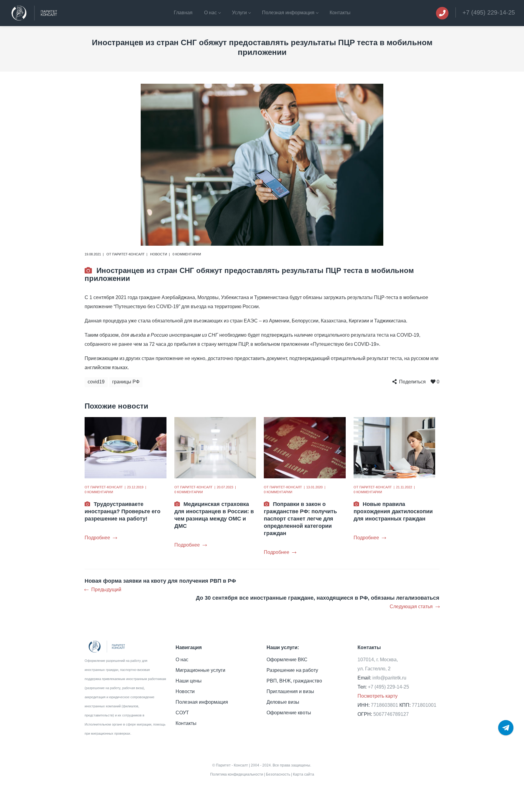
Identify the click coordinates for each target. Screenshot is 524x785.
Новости (158, 254)
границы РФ (125, 381)
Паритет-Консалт (128, 254)
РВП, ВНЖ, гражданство (294, 680)
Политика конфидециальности (236, 774)
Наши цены (189, 680)
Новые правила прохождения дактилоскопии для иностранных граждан (393, 511)
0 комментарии (187, 254)
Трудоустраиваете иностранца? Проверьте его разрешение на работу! (122, 511)
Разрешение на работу (292, 670)
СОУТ (182, 712)
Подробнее (97, 537)
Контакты (186, 723)
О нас (182, 659)
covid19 (96, 381)
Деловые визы (283, 702)
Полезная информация (202, 702)
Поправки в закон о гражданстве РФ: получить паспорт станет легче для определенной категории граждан (300, 518)
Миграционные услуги (200, 670)
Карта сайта (303, 774)
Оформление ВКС (287, 659)
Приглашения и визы (290, 691)
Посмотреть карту (378, 696)
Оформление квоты (289, 712)
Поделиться (412, 381)
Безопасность (278, 774)
